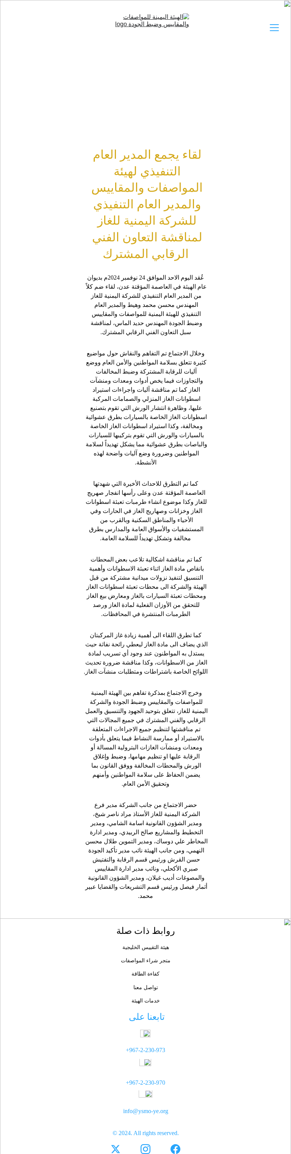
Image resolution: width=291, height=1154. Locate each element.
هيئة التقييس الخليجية (145, 947)
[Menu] (274, 27)
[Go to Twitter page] (115, 1149)
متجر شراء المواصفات (146, 960)
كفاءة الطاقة (145, 974)
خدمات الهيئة (145, 1001)
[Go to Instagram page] (145, 1149)
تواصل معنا (145, 987)
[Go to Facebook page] (175, 1149)
